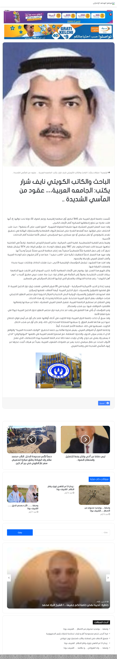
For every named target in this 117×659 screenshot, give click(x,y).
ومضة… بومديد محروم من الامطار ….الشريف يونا (85, 629)
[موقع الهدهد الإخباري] (104, 3)
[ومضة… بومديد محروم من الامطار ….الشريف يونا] (94, 495)
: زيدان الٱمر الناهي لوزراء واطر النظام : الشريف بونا (86, 643)
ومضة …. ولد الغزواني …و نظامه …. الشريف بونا (86, 648)
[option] (58, 578)
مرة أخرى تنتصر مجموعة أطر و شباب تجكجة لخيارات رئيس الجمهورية (77, 634)
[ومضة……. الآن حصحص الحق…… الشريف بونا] (22, 494)
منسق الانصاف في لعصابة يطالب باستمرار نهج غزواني (84, 638)
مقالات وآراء (94, 173)
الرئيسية (104, 173)
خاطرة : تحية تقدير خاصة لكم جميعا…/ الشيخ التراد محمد (75, 605)
